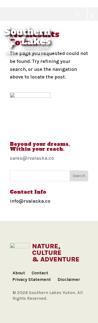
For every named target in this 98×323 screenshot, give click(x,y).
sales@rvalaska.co (32, 158)
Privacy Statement (32, 279)
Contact (40, 272)
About (19, 272)
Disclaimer (68, 279)
